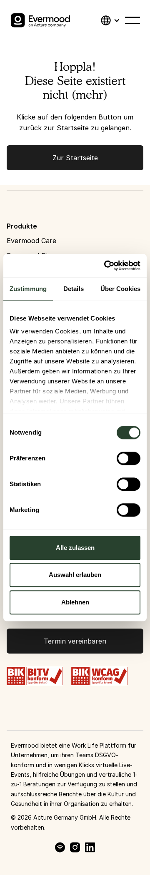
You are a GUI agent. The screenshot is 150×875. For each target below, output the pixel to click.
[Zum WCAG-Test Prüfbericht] (99, 675)
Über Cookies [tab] (120, 288)
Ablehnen (75, 602)
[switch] (128, 458)
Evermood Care (31, 240)
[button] (110, 20)
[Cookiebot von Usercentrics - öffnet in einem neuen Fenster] (105, 265)
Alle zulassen (75, 547)
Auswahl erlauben (75, 574)
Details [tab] (73, 288)
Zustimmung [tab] (28, 288)
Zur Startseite (75, 158)
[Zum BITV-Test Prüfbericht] (35, 675)
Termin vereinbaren (75, 641)
